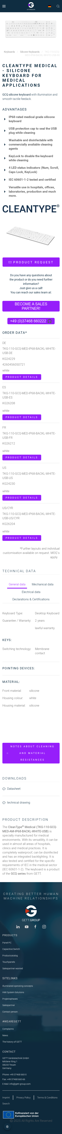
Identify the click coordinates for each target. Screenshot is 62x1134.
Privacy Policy (23, 1097)
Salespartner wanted (12, 968)
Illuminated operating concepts (17, 986)
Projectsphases (10, 999)
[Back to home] (31, 6)
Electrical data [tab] (31, 592)
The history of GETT (12, 1041)
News (5, 1035)
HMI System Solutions (13, 992)
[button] (4, 6)
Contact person (10, 1011)
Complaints (8, 1029)
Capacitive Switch (11, 949)
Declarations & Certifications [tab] (31, 599)
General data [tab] (17, 584)
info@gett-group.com (20, 1084)
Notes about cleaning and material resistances (32, 753)
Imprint (6, 1097)
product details (22, 377)
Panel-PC (6, 942)
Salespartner (8, 1005)
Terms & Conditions (47, 1097)
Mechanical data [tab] (42, 584)
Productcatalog (10, 955)
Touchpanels (8, 962)
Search (6, 1103)
